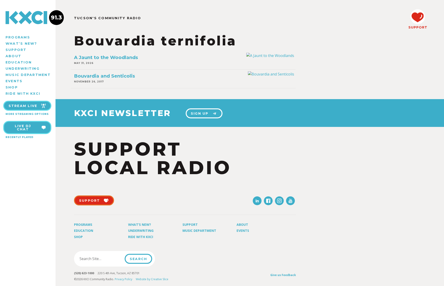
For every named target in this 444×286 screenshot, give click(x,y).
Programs (18, 37)
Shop (12, 87)
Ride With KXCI (23, 93)
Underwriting (23, 68)
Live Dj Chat (23, 127)
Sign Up (200, 113)
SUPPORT (417, 27)
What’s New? (21, 43)
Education (19, 62)
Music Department (28, 75)
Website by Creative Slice (152, 279)
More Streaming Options (27, 114)
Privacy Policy (123, 279)
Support (16, 50)
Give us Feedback (283, 275)
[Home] (28, 17)
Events (14, 81)
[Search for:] (101, 258)
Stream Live (23, 106)
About (13, 56)
